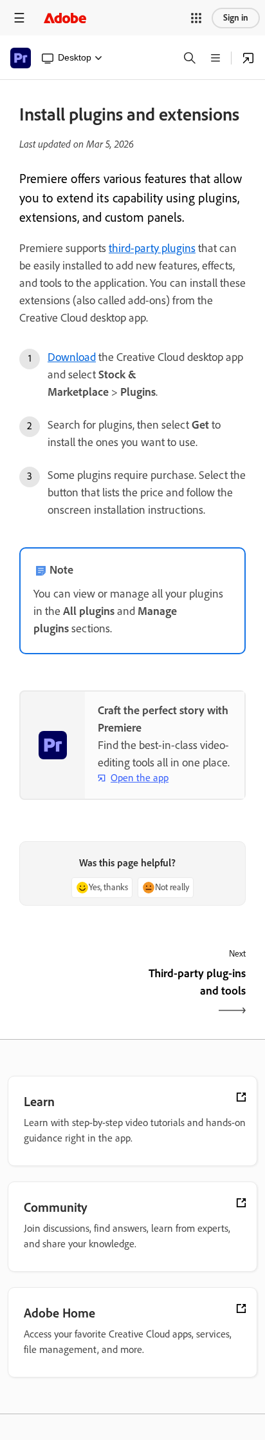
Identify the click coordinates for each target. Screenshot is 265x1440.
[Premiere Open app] (248, 58)
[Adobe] (65, 17)
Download (72, 357)
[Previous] (74, 993)
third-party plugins (152, 248)
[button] (196, 18)
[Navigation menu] (19, 17)
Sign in (235, 17)
